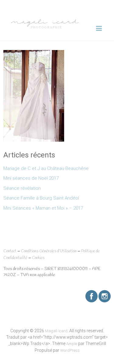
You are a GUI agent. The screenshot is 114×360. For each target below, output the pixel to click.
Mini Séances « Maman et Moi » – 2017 (43, 208)
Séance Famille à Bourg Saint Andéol (41, 198)
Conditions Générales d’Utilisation (49, 251)
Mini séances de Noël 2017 (31, 178)
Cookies (38, 258)
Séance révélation (22, 188)
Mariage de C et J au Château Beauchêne (46, 168)
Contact (9, 251)
